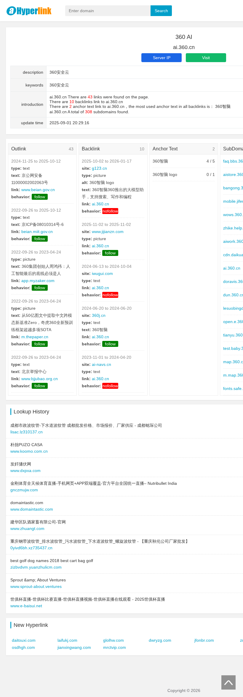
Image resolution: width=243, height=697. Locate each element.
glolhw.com (113, 640)
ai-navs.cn (101, 364)
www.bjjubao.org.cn (39, 378)
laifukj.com (67, 640)
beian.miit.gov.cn (37, 231)
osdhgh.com (23, 647)
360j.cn (98, 315)
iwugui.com (102, 273)
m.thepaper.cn (34, 336)
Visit (206, 57)
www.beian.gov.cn (38, 189)
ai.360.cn (100, 204)
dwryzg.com (160, 640)
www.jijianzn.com (108, 231)
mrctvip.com (114, 647)
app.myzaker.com (38, 280)
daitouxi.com (24, 640)
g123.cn (99, 168)
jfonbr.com (204, 640)
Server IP (161, 57)
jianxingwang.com (74, 647)
